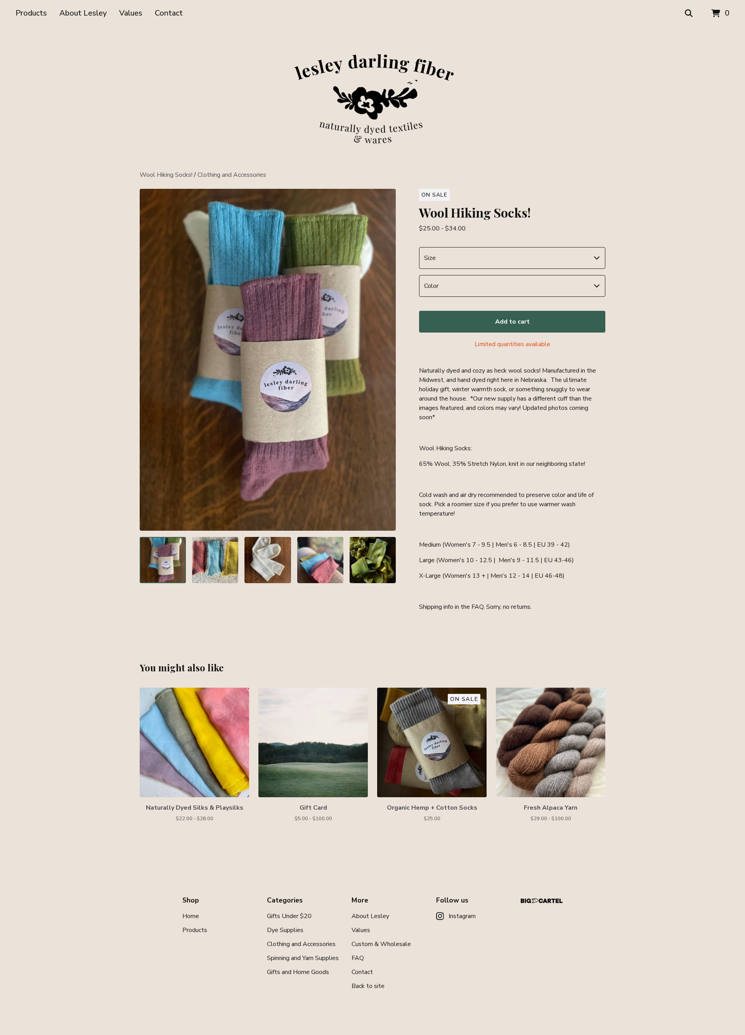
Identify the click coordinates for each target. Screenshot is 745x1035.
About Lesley (83, 13)
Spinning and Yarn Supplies (303, 958)
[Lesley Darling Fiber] (372, 98)
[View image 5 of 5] (373, 560)
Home (190, 916)
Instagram (462, 916)
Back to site (368, 986)
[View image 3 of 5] (267, 560)
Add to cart (512, 321)
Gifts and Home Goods (298, 972)
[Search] (689, 13)
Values (130, 13)
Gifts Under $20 (289, 916)
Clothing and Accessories (232, 175)
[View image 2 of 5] (215, 560)
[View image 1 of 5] (163, 560)
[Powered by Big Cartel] (542, 900)
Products (31, 13)
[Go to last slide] (150, 359)
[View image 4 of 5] (320, 560)
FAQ (358, 958)
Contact (169, 13)
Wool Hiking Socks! (166, 175)
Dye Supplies (285, 930)
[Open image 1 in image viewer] (268, 360)
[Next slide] (385, 359)
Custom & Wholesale (381, 944)
